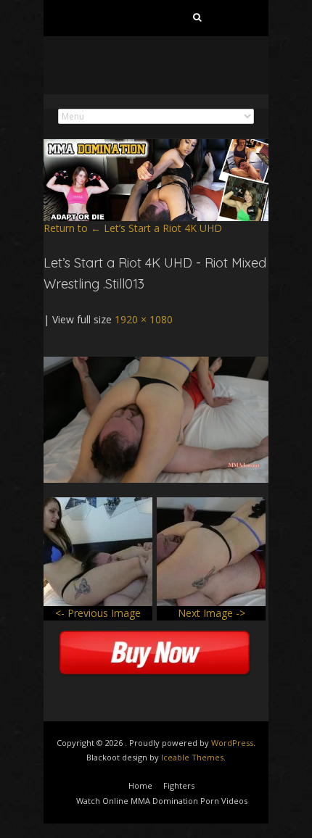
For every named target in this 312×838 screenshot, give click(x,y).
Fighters (178, 785)
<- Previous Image (98, 613)
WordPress (232, 742)
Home (140, 785)
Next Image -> (211, 613)
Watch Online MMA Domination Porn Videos (161, 800)
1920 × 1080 (144, 319)
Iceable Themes (192, 757)
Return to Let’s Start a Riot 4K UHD (133, 228)
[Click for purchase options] (156, 363)
